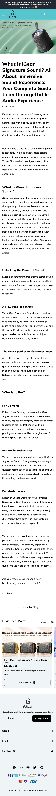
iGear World (22, 790)
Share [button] (9, 593)
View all (45, 622)
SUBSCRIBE (41, 718)
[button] (3, 14)
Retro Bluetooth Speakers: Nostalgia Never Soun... (25, 661)
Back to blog (30, 607)
